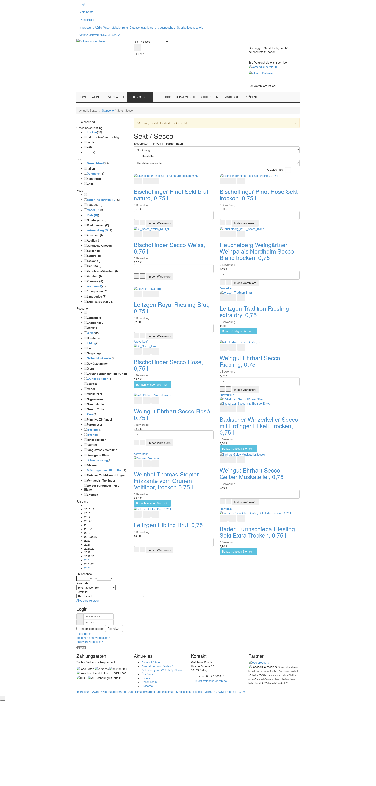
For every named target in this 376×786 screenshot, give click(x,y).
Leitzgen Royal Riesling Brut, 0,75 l (172, 307)
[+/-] (137, 156)
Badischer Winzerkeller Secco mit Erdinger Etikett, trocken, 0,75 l (259, 425)
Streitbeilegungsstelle (189, 692)
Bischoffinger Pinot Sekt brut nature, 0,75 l (171, 194)
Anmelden (114, 628)
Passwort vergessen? (89, 641)
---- (86, 505)
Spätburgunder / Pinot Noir (105, 470)
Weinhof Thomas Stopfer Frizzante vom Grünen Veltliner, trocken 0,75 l (166, 480)
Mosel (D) (93, 210)
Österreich (94, 173)
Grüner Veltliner (97, 379)
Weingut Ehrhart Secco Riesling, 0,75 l (250, 361)
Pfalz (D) (92, 215)
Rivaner (92, 435)
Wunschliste (86, 20)
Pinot (90, 414)
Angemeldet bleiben (148, 742)
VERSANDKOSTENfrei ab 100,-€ (99, 35)
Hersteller (148, 156)
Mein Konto (86, 12)
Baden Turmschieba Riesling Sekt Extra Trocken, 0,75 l (257, 531)
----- (89, 152)
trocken (92, 132)
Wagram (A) (94, 286)
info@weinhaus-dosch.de (211, 681)
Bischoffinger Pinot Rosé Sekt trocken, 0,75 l (259, 194)
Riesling (92, 429)
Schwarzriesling (97, 460)
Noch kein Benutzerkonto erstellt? (188, 759)
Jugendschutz (165, 692)
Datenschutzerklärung (141, 692)
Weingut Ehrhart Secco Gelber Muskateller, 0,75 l (253, 473)
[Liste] (296, 169)
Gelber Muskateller (99, 358)
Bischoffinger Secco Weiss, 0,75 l (169, 247)
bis (95, 578)
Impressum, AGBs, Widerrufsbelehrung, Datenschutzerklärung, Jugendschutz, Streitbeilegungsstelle (141, 27)
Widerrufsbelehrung (113, 692)
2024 (87, 568)
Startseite (108, 110)
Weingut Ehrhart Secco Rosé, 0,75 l (173, 414)
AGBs (95, 692)
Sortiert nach (174, 143)
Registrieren (83, 634)
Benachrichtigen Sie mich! (238, 331)
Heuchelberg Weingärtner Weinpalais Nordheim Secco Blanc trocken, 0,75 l (257, 251)
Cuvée (91, 333)
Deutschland (87, 122)
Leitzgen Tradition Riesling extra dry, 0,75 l (254, 311)
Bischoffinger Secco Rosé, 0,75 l (168, 364)
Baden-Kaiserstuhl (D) (101, 200)
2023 (87, 560)
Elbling (91, 343)
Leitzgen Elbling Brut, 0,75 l (170, 525)
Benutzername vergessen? (93, 638)
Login (82, 4)
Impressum (83, 692)
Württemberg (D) (98, 230)
